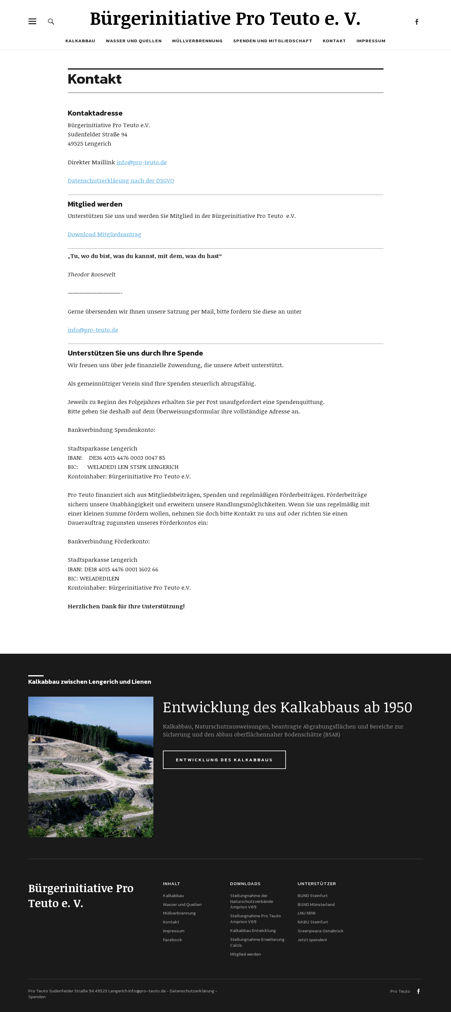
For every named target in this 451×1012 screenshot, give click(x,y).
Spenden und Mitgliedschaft (272, 40)
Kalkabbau (80, 40)
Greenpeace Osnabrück (321, 931)
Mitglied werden (245, 954)
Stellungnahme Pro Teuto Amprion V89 (255, 919)
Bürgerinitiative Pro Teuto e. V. (225, 17)
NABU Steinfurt (313, 922)
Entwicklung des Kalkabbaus (224, 759)
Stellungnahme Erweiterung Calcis (257, 942)
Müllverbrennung (197, 40)
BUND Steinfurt (313, 895)
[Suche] (51, 21)
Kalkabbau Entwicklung (253, 930)
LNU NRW (307, 913)
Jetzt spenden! (312, 940)
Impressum (371, 40)
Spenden (36, 997)
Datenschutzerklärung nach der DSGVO (121, 181)
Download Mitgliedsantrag (104, 234)
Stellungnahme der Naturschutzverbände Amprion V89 (251, 901)
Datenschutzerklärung (192, 991)
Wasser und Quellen (134, 40)
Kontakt (334, 40)
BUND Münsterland (316, 904)
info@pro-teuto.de (142, 162)
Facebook (416, 21)
